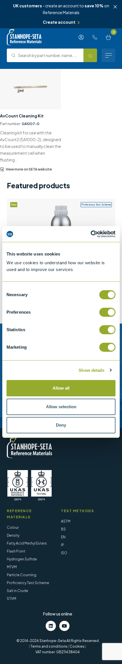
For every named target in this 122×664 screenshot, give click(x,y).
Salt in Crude (17, 591)
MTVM (12, 567)
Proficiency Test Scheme (28, 583)
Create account (59, 22)
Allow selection (61, 406)
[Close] (115, 7)
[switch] (107, 312)
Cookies (77, 646)
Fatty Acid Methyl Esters (27, 543)
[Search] (90, 55)
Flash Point (16, 551)
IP (62, 545)
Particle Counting (21, 575)
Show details (91, 370)
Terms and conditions (49, 646)
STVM (11, 599)
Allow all (61, 388)
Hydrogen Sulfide (22, 559)
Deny (61, 425)
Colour (13, 527)
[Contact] (95, 37)
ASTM (65, 521)
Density (13, 535)
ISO (64, 553)
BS (63, 529)
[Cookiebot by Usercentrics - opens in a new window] (90, 234)
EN (63, 537)
